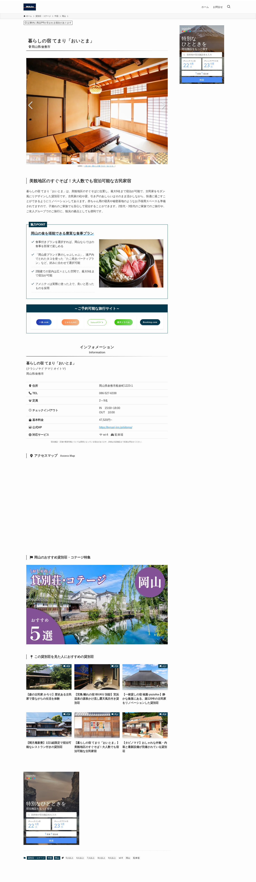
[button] (163, 105)
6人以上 (80, 858)
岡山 (57, 858)
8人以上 (101, 858)
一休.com (44, 322)
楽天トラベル (123, 322)
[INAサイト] (30, 6)
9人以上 (112, 858)
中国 (50, 858)
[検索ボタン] (228, 7)
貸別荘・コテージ (36, 858)
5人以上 (69, 858)
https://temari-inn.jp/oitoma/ (115, 427)
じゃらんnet (70, 322)
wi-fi (121, 858)
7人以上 (91, 858)
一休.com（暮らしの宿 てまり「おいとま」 (99, 166)
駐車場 (136, 858)
